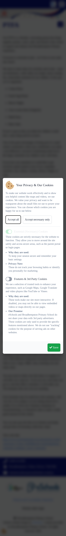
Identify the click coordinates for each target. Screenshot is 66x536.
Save (55, 347)
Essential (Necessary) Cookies (31, 231)
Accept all (13, 219)
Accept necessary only (37, 219)
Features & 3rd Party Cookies (30, 278)
